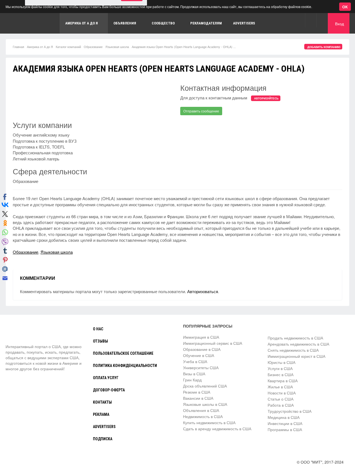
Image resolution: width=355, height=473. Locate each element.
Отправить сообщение (201, 111)
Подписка (102, 439)
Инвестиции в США (285, 423)
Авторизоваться (202, 291)
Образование (93, 46)
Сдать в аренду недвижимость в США (217, 428)
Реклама (101, 414)
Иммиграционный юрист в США (296, 356)
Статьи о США (280, 399)
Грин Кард (192, 380)
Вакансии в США (198, 398)
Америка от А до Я (40, 46)
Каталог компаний (68, 46)
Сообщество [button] (163, 23)
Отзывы (100, 341)
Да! (131, 30)
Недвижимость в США (203, 416)
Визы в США (194, 373)
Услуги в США (280, 368)
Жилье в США (280, 386)
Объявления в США (201, 410)
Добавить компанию (323, 47)
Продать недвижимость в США (295, 338)
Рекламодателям (206, 23)
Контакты (102, 402)
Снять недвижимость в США (293, 350)
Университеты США (201, 367)
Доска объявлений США (205, 386)
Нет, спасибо (103, 30)
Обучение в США (198, 355)
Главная (18, 46)
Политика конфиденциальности (125, 365)
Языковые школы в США (205, 404)
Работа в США (281, 405)
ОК (345, 6)
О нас (98, 329)
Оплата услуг (105, 378)
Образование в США (201, 349)
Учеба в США (195, 361)
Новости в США (282, 393)
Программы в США (285, 429)
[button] (310, 20)
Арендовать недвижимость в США (298, 344)
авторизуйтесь (266, 98)
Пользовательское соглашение (123, 353)
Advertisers (244, 23)
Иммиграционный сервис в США (212, 343)
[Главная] (26, 333)
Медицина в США (284, 417)
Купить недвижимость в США (209, 422)
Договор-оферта (109, 390)
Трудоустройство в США (289, 411)
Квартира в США (283, 380)
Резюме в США (196, 392)
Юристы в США (281, 362)
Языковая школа (117, 46)
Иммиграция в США (201, 337)
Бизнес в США (280, 374)
